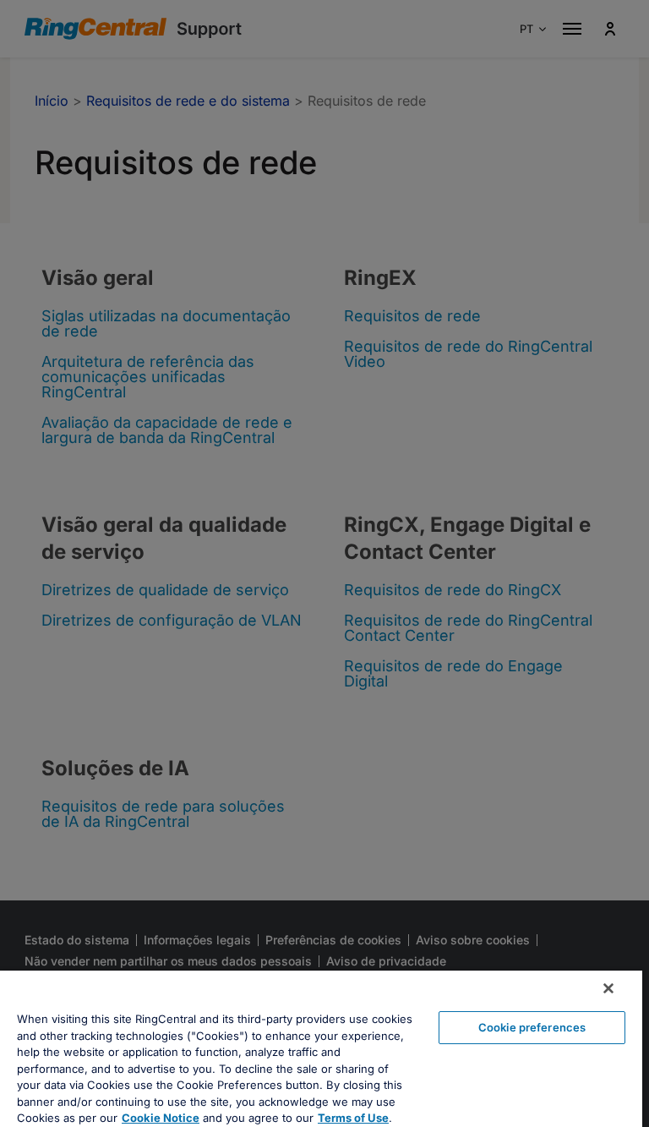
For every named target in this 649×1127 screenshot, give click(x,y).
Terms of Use (353, 1117)
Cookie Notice (160, 1117)
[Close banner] (608, 988)
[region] (321, 1049)
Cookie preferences (532, 1027)
